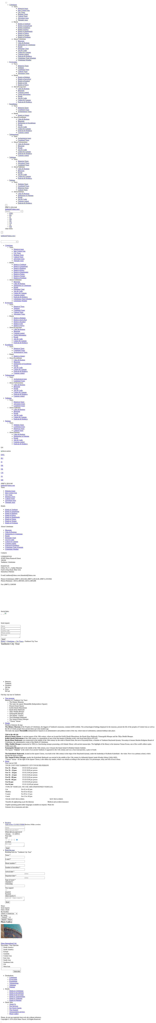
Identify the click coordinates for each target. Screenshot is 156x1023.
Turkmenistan (13, 134)
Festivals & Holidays (25, 56)
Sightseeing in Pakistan (25, 195)
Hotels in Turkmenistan (17, 996)
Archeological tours (24, 138)
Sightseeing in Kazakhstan (27, 123)
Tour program (9, 698)
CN (10, 223)
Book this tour (10, 850)
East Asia (6, 958)
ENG (11, 213)
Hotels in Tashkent (24, 24)
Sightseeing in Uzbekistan (26, 45)
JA (10, 225)
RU (10, 215)
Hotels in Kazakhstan (16, 993)
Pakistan (12, 180)
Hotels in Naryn (23, 85)
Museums (21, 41)
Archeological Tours (25, 111)
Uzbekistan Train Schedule (27, 58)
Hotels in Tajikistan (15, 998)
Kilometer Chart (23, 49)
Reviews (8, 823)
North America (8, 947)
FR (10, 221)
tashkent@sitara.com (8, 485)
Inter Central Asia (24, 10)
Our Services (13, 1006)
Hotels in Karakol (24, 81)
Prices (7, 761)
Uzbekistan (13, 5)
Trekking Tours (23, 184)
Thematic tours (23, 20)
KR (10, 227)
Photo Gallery (14, 1014)
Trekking (21, 68)
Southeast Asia (8, 962)
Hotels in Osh (22, 83)
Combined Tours (23, 69)
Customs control (23, 54)
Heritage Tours (23, 14)
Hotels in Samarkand (25, 26)
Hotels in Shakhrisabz (25, 31)
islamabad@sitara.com (8, 238)
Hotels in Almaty (23, 115)
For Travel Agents (15, 1008)
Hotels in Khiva (23, 29)
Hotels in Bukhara (24, 28)
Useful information (24, 94)
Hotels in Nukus (23, 33)
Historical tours (23, 8)
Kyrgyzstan (13, 62)
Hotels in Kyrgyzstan (16, 995)
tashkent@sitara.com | (12, 209)
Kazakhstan (13, 104)
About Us (12, 1004)
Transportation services (17, 1012)
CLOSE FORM (19, 824)
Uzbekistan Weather (24, 60)
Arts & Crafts (22, 50)
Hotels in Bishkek (24, 77)
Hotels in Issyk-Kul (24, 79)
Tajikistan (12, 157)
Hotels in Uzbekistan (16, 991)
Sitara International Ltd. (9, 943)
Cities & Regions (23, 43)
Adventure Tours (23, 73)
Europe (5, 952)
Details (7, 723)
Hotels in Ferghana (24, 37)
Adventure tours (23, 18)
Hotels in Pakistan (15, 1000)
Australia (6, 954)
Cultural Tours (22, 16)
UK (4, 964)
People (20, 47)
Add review (9, 824)
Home (3, 641)
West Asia (6, 966)
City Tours (21, 12)
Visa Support (13, 1010)
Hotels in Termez (23, 35)
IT (10, 217)
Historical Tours (23, 66)
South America (8, 949)
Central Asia (7, 956)
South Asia (7, 960)
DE (10, 219)
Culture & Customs (24, 52)
